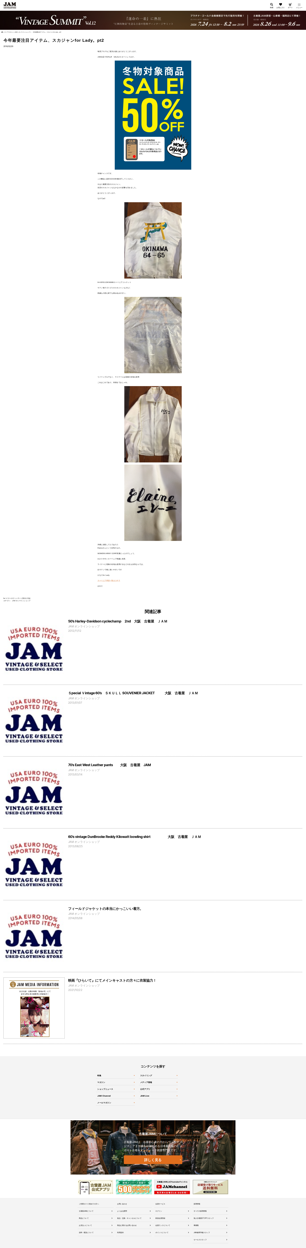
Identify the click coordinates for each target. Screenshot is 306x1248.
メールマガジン (104, 1102)
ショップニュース (105, 1089)
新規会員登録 (160, 1218)
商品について (84, 1218)
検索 (271, 7)
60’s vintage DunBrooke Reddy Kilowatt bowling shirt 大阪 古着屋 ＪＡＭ (134, 837)
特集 (99, 1075)
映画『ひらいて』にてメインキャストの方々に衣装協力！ (112, 980)
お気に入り (280, 7)
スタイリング (146, 1075)
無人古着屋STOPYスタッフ (204, 1218)
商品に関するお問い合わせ (127, 1225)
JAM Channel (104, 1096)
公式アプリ (145, 1089)
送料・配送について (86, 1232)
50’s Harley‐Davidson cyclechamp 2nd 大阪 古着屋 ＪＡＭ (117, 621)
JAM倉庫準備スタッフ (202, 1232)
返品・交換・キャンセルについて (129, 1218)
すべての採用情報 (200, 1211)
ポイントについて (161, 1232)
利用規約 (120, 1232)
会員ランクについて (162, 1225)
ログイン (158, 1211)
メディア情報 (146, 1082)
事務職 (196, 1225)
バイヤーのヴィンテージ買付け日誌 (17, 598)
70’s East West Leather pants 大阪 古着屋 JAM (109, 765)
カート (290, 7)
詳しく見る (153, 1160)
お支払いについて (85, 1225)
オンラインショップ (23, 601)
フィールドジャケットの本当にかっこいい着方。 (105, 908)
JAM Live (144, 1096)
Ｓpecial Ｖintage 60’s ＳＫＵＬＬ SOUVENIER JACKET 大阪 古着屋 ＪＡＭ (133, 693)
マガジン (101, 1082)
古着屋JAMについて (86, 1211)
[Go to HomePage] (2, 32)
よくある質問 (122, 1211)
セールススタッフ (200, 1240)
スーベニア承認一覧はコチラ (109, 580)
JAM (13, 601)
